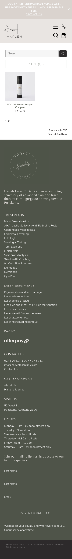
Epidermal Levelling (16, 234)
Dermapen (10, 272)
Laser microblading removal (21, 322)
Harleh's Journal (14, 389)
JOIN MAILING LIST (35, 513)
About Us (10, 385)
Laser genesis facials (17, 300)
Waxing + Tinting (15, 242)
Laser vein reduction (16, 296)
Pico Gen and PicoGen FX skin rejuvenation (30, 305)
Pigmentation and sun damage (23, 292)
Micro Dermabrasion (16, 221)
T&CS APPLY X (34, 14)
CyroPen (9, 276)
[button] (56, 35)
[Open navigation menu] (56, 26)
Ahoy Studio (19, 546)
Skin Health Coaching (17, 259)
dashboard (39, 544)
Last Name (10, 483)
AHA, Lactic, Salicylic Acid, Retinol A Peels (30, 225)
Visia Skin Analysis (16, 255)
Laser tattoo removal (16, 317)
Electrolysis (11, 251)
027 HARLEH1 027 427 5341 (23, 361)
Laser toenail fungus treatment (23, 313)
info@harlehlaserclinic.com (20, 365)
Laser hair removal (15, 309)
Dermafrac (10, 267)
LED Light (10, 238)
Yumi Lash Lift (13, 246)
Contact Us (11, 369)
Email (7, 496)
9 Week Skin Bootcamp (18, 263)
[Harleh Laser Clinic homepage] (28, 31)
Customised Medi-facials (19, 230)
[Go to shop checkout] (64, 35)
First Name (10, 470)
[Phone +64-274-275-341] (64, 26)
